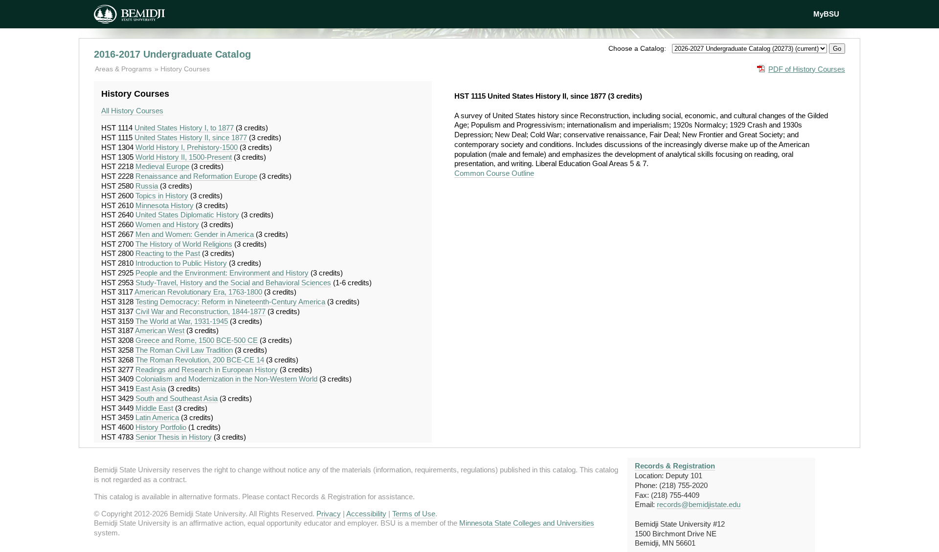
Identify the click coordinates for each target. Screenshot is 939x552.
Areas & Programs (124, 69)
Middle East (154, 408)
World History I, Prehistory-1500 (186, 147)
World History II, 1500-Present (183, 157)
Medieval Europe (162, 166)
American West (159, 330)
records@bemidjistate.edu (698, 504)
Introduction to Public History (181, 263)
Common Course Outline (494, 173)
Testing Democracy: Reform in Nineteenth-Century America (230, 301)
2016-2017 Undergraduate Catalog (172, 54)
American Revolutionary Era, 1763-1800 (198, 292)
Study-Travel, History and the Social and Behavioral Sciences (233, 282)
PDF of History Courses (806, 69)
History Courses (185, 69)
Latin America (157, 417)
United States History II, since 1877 (190, 137)
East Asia (150, 388)
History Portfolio (160, 427)
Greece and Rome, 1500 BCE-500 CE (196, 340)
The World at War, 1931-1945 (181, 321)
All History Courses (132, 110)
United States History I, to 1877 (184, 128)
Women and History (167, 224)
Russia (146, 186)
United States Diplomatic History (187, 215)
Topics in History (161, 195)
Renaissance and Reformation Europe (196, 176)
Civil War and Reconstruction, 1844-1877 (200, 311)
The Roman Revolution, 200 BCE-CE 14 (199, 360)
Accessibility (366, 514)
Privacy (328, 514)
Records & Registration (675, 466)
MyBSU (826, 14)
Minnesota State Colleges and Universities (526, 523)
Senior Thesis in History (173, 437)
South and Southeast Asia (176, 398)
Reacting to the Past (167, 253)
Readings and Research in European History (206, 369)
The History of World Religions (183, 244)
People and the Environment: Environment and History (222, 273)
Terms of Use (413, 514)
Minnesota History (164, 205)
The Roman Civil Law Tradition (184, 350)
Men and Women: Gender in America (194, 234)
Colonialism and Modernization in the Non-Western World (226, 379)
